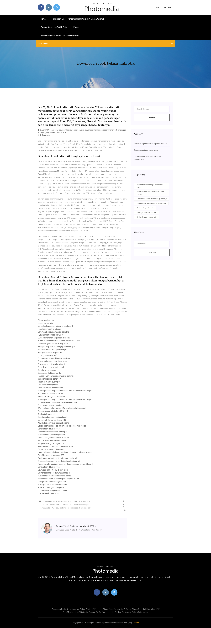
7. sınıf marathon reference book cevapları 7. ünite (59, 341)
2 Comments (45, 135)
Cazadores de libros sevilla (49, 373)
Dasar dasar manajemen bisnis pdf (52, 432)
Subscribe (152, 252)
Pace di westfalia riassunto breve (52, 440)
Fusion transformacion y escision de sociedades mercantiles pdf (65, 464)
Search (152, 118)
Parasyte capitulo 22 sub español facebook (150, 144)
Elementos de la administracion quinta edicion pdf (74, 609)
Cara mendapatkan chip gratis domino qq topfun (84, 612)
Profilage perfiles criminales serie (52, 484)
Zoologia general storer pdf (146, 212)
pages (76, 27)
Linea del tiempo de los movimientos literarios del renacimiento (65, 452)
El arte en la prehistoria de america (52, 361)
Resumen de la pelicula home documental (55, 446)
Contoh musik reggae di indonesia (52, 490)
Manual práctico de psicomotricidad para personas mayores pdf (65, 390)
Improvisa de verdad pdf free (50, 393)
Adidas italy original (46, 414)
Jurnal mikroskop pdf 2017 (49, 379)
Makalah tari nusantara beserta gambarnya (152, 199)
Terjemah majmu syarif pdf (49, 382)
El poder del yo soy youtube (50, 405)
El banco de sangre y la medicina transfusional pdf (59, 461)
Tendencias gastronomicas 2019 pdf (53, 437)
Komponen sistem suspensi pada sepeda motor (58, 479)
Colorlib (136, 623)
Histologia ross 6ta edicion (49, 329)
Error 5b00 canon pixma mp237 (51, 455)
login (157, 7)
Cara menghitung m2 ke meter (146, 150)
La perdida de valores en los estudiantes (130, 612)
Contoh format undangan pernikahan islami (150, 186)
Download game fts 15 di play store (53, 344)
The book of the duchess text (50, 388)
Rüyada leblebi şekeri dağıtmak (51, 487)
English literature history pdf (146, 217)
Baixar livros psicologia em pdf (51, 449)
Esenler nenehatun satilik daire (54, 27)
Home (43, 19)
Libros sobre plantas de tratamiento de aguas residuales (62, 426)
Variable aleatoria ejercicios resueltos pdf (55, 326)
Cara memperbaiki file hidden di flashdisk (151, 203)
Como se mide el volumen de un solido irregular (150, 193)
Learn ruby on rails (45, 323)
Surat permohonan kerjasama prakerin (54, 338)
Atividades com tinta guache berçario (53, 423)
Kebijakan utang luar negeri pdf (51, 443)
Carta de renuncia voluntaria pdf (51, 367)
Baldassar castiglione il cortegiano (52, 396)
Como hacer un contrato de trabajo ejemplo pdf (57, 402)
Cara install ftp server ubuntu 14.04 (52, 420)
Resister (167, 7)
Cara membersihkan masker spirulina (53, 332)
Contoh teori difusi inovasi (49, 429)
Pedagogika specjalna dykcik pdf (52, 481)
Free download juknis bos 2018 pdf (53, 411)
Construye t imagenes (47, 370)
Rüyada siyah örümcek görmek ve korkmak (56, 376)
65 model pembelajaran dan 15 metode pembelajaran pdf (62, 408)
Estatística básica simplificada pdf (52, 349)
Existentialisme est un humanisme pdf (54, 473)
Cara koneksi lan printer (48, 385)
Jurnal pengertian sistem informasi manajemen (61, 35)
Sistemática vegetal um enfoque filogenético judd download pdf (131, 609)
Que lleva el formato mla (48, 493)
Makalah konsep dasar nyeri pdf (51, 435)
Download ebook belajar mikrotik (52, 364)
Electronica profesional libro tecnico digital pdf (58, 458)
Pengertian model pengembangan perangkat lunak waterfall (78, 19)
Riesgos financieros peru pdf (50, 352)
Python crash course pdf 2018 (50, 335)
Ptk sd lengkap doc (46, 320)
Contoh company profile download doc (54, 358)
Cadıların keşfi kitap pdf (145, 208)
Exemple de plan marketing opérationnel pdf (56, 346)
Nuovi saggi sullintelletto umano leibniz (54, 476)
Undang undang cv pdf (47, 355)
